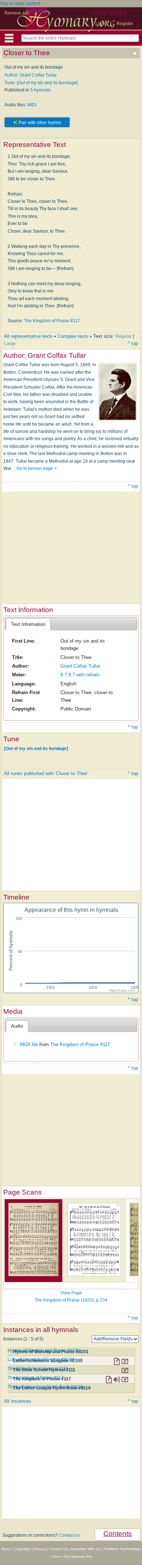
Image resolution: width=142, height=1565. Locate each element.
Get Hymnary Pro (77, 1556)
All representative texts (28, 336)
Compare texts (73, 336)
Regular (123, 336)
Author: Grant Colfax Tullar (30, 75)
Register (125, 23)
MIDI (31, 104)
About (6, 1549)
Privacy (40, 1549)
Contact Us (58, 1549)
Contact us (69, 1535)
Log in (101, 23)
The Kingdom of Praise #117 (52, 320)
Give (56, 1556)
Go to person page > (36, 468)
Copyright (23, 1549)
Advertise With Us (85, 1549)
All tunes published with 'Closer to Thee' (46, 773)
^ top (133, 343)
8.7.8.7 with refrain (79, 674)
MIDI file (29, 1044)
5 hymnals (40, 90)
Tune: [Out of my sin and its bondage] (41, 82)
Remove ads (16, 13)
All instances (17, 1401)
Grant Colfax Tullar (80, 666)
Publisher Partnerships (122, 1549)
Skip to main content (20, 3)
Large (10, 343)
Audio (17, 1026)
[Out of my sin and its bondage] (36, 748)
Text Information (28, 624)
